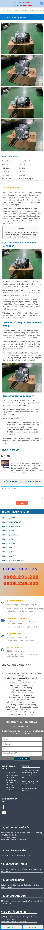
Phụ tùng (9, 785)
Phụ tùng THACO (9, 548)
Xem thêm (27, 779)
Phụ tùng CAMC (8, 543)
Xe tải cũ (9, 790)
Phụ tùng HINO (8, 552)
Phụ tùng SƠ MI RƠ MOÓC (13, 560)
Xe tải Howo (10, 773)
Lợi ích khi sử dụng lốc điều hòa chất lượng (20, 235)
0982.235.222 (11, 927)
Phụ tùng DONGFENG (11, 526)
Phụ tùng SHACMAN (10, 535)
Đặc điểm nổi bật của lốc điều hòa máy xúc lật (21, 232)
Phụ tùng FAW (8, 531)
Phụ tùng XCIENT (9, 556)
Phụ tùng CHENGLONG (11, 522)
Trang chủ (6, 11)
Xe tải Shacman (11, 780)
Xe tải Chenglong (12, 775)
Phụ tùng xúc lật (17, 11)
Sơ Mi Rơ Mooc (11, 787)
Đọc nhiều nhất (36, 481)
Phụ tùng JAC (7, 539)
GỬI (22, 503)
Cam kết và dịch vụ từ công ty (15, 237)
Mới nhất (28, 481)
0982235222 (27, 2)
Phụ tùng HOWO (8, 518)
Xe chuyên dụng (12, 782)
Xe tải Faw (10, 777)
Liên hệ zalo (33, 927)
